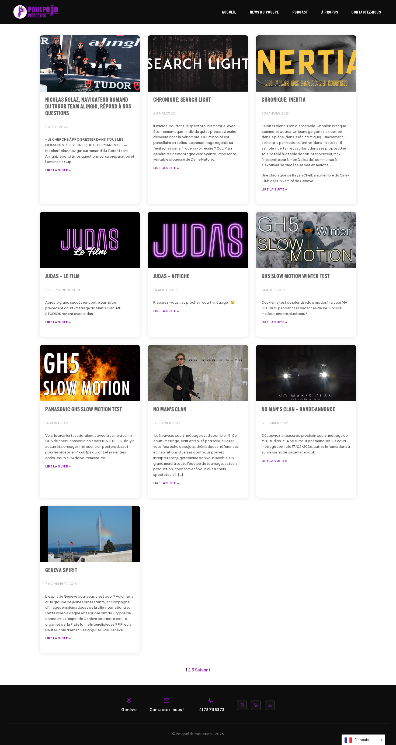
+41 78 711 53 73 (210, 709)
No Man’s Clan (169, 408)
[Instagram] (242, 705)
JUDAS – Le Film (62, 275)
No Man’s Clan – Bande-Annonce (298, 408)
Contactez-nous (366, 11)
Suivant (202, 670)
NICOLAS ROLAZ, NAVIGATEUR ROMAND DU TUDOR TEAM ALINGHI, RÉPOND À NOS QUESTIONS (88, 106)
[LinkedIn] (256, 705)
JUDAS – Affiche (171, 275)
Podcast (300, 11)
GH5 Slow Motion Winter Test (296, 275)
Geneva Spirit (61, 569)
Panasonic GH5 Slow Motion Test (83, 408)
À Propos (329, 11)
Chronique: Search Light (182, 99)
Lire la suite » (58, 170)
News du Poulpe (264, 11)
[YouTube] (270, 705)
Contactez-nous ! (167, 709)
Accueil (229, 11)
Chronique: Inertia (284, 99)
